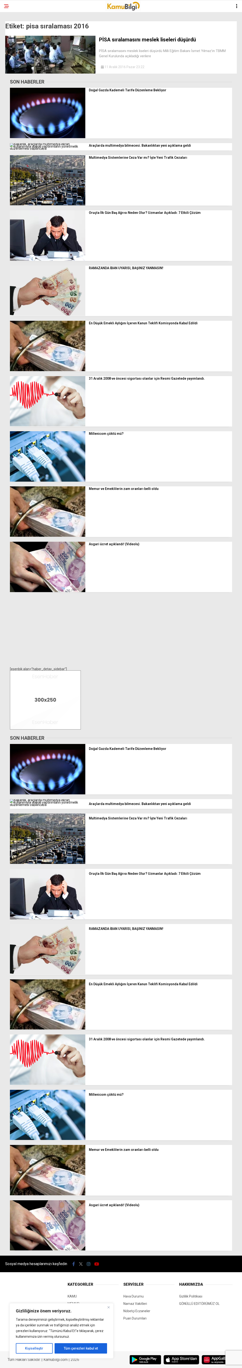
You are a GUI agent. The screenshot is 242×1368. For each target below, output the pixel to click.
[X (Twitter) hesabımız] (81, 1264)
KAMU (72, 1296)
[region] (61, 1331)
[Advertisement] (121, 630)
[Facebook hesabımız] (73, 1264)
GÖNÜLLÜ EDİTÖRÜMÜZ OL (199, 1304)
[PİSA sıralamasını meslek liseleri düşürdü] (50, 72)
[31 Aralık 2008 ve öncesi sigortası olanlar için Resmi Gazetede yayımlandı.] (47, 425)
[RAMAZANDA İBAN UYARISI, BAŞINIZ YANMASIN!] (47, 315)
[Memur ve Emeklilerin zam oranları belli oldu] (47, 535)
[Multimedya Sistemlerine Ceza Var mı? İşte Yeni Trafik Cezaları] (47, 204)
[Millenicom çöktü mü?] (47, 480)
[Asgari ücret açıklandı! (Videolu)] (47, 591)
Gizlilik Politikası (190, 1296)
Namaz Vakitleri (135, 1304)
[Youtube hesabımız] (96, 1264)
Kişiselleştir (34, 1348)
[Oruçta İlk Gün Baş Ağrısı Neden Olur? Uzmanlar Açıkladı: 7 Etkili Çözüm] (47, 259)
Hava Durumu (133, 1296)
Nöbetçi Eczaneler (136, 1311)
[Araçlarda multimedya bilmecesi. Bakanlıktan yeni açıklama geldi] (47, 148)
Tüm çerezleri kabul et (81, 1348)
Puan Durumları (135, 1318)
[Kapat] (108, 1307)
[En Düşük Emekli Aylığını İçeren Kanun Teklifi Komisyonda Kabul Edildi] (47, 370)
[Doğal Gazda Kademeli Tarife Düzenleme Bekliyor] (47, 137)
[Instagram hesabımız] (89, 1264)
